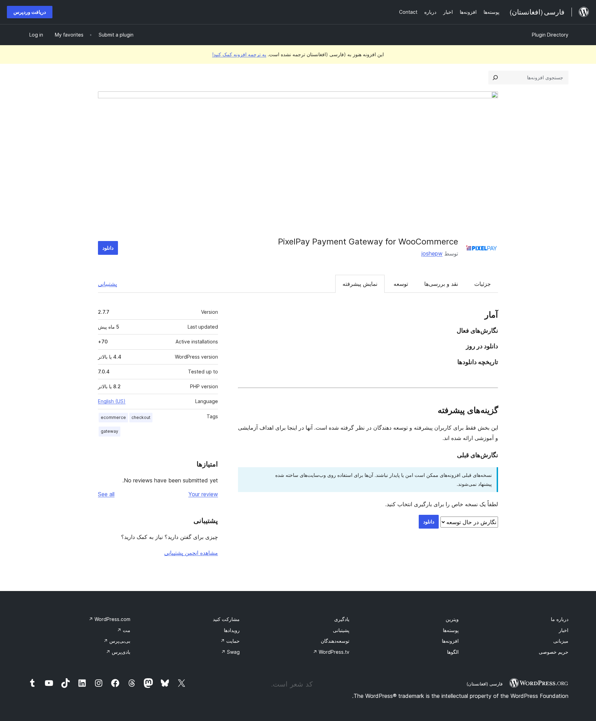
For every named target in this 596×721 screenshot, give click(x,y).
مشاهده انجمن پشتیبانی (191, 552)
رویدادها (232, 630)
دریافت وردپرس (29, 12)
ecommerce (113, 417)
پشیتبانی (341, 630)
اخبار (563, 630)
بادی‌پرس (118, 652)
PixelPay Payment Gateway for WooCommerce (368, 242)
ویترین (452, 619)
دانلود (107, 248)
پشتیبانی (107, 283)
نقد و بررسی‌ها (441, 283)
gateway (109, 431)
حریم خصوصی (553, 652)
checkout (140, 417)
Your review (203, 494)
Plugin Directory (550, 35)
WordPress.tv (331, 652)
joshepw (432, 253)
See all (106, 494)
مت (123, 630)
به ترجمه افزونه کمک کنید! (239, 54)
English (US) (112, 401)
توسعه (401, 283)
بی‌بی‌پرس (116, 641)
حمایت (230, 641)
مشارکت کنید (226, 619)
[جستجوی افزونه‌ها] (495, 77)
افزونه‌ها (450, 641)
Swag (230, 652)
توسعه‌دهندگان (335, 641)
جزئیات (482, 283)
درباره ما (559, 619)
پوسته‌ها (451, 630)
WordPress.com (109, 619)
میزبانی (560, 641)
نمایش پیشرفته (359, 283)
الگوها (453, 652)
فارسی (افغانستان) (484, 684)
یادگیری (341, 619)
